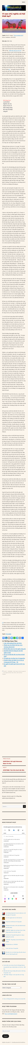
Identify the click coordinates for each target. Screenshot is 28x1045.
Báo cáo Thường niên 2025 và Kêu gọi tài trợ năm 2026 (14, 998)
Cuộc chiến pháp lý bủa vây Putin (13, 643)
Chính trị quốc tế (22, 671)
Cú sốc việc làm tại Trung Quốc (10, 871)
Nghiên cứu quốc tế (6, 1042)
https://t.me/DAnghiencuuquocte (11, 1013)
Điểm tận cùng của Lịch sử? (15, 50)
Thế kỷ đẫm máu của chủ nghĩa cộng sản (15, 649)
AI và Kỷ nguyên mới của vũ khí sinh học (12, 839)
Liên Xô (18, 672)
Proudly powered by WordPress (18, 1042)
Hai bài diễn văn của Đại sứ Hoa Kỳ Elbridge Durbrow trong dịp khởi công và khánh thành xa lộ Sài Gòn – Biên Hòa (15, 967)
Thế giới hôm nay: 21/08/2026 (12, 944)
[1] (9, 69)
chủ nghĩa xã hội (7, 672)
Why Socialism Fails (18, 35)
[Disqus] (14, 697)
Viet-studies (8, 634)
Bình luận (15, 671)
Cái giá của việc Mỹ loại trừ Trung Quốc (11, 855)
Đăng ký (5, 1036)
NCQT (5, 671)
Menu (23, 2)
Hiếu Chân (13, 672)
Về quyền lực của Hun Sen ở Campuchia (14, 658)
